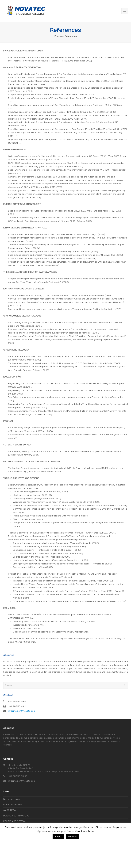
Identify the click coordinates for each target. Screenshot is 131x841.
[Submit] (125, 685)
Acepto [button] (58, 836)
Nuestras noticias (12, 804)
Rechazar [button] (72, 836)
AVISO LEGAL (10, 810)
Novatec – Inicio (11, 799)
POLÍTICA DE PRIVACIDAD (16, 816)
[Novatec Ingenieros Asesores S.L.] (25, 11)
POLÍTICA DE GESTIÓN (14, 821)
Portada (58, 36)
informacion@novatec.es (21, 711)
